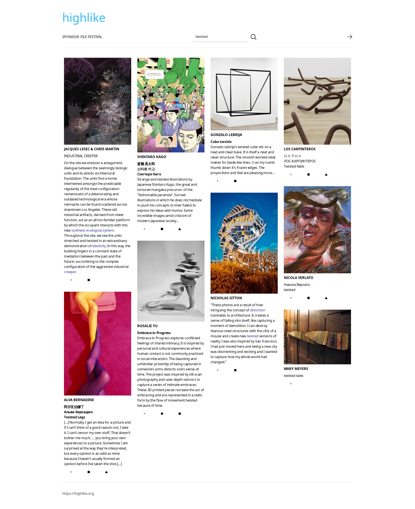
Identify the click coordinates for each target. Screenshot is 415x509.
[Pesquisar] (253, 37)
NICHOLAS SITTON (226, 298)
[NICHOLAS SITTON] (244, 244)
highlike (83, 17)
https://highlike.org (78, 493)
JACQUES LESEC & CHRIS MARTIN (91, 149)
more (267, 172)
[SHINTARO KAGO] (170, 106)
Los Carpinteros (300, 149)
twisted (253, 336)
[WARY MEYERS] (317, 338)
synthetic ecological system (92, 230)
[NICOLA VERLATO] (317, 230)
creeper (70, 271)
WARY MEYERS (296, 368)
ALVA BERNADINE (79, 399)
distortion (257, 310)
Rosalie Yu (147, 325)
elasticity (99, 245)
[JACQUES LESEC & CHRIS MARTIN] (97, 102)
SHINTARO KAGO (151, 156)
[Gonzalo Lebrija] (244, 95)
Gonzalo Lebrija (226, 134)
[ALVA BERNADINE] (97, 344)
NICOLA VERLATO (298, 277)
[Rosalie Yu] (170, 282)
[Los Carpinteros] (317, 102)
